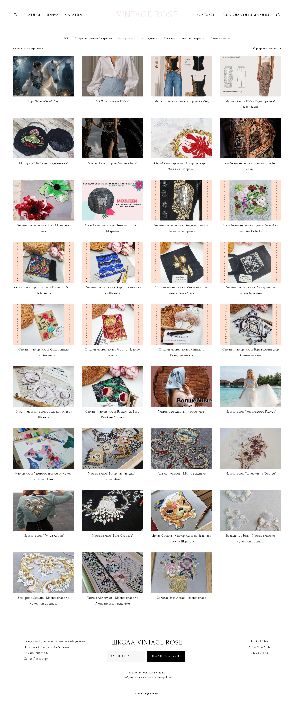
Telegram (260, 652)
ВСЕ (66, 38)
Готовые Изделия (220, 38)
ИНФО (52, 14)
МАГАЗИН (73, 14)
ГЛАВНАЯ (32, 14)
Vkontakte (259, 646)
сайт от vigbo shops (147, 694)
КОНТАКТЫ (206, 14)
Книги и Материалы (193, 38)
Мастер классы (126, 38)
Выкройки (169, 38)
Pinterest (260, 640)
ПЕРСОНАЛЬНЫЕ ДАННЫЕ (246, 14)
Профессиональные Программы (93, 38)
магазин (17, 48)
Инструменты (150, 38)
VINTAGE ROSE (147, 14)
